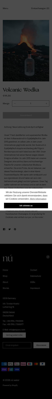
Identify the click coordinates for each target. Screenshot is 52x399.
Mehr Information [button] (38, 199)
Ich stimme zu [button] (26, 205)
